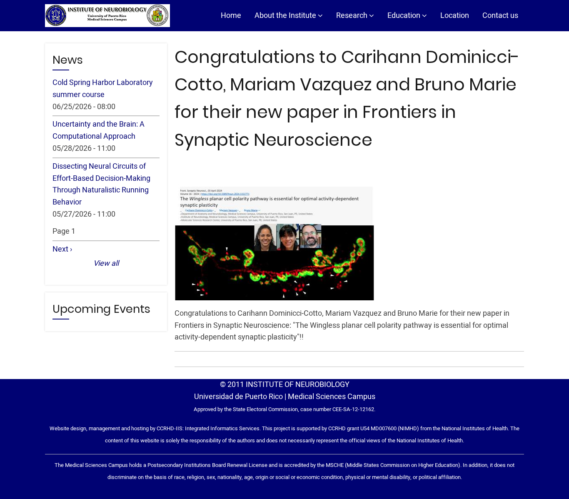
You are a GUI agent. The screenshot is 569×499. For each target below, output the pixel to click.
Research (352, 15)
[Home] (107, 15)
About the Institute (286, 15)
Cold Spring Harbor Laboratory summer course (102, 88)
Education (404, 15)
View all (106, 263)
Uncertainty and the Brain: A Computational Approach (98, 130)
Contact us (500, 15)
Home (231, 15)
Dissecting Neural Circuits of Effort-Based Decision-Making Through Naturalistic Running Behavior (101, 184)
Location (454, 15)
